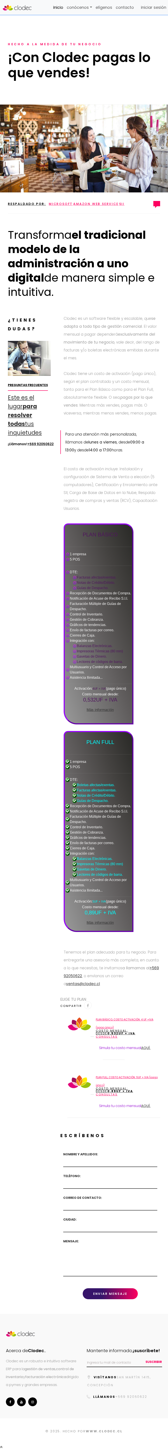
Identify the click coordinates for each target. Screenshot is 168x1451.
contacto (125, 7)
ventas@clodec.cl (83, 983)
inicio (58, 7)
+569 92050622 (40, 444)
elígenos (104, 7)
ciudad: (70, 1219)
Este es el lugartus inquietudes (25, 415)
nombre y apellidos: (80, 1154)
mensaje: (71, 1241)
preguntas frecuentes (28, 385)
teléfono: (72, 1176)
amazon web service (95, 204)
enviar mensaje (110, 1294)
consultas (106, 1036)
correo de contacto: (82, 1198)
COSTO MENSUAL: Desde (115, 1032)
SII (121, 204)
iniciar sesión (153, 7)
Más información (100, 710)
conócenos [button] (78, 7)
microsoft (61, 204)
